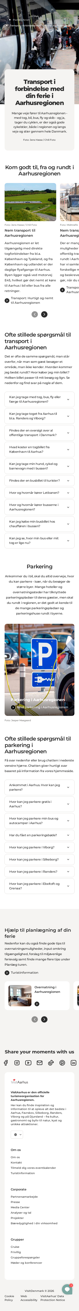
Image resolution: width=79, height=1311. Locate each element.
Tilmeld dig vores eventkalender (33, 1168)
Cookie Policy (9, 1298)
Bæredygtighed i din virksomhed (34, 1223)
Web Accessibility (29, 1298)
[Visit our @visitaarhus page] (51, 1062)
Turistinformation (23, 1173)
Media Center (20, 1207)
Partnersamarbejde (24, 1196)
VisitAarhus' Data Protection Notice (52, 1298)
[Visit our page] (17, 1062)
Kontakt (16, 1162)
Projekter (17, 1218)
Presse (15, 1202)
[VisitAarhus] (22, 1081)
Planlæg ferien (21, 19)
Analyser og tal (21, 1212)
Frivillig (16, 1252)
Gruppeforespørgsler (25, 1257)
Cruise (15, 1247)
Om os (15, 1157)
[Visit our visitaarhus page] (5, 1062)
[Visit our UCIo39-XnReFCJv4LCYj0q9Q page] (28, 1062)
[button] (30, 264)
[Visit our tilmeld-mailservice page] (39, 1062)
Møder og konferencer (26, 1262)
